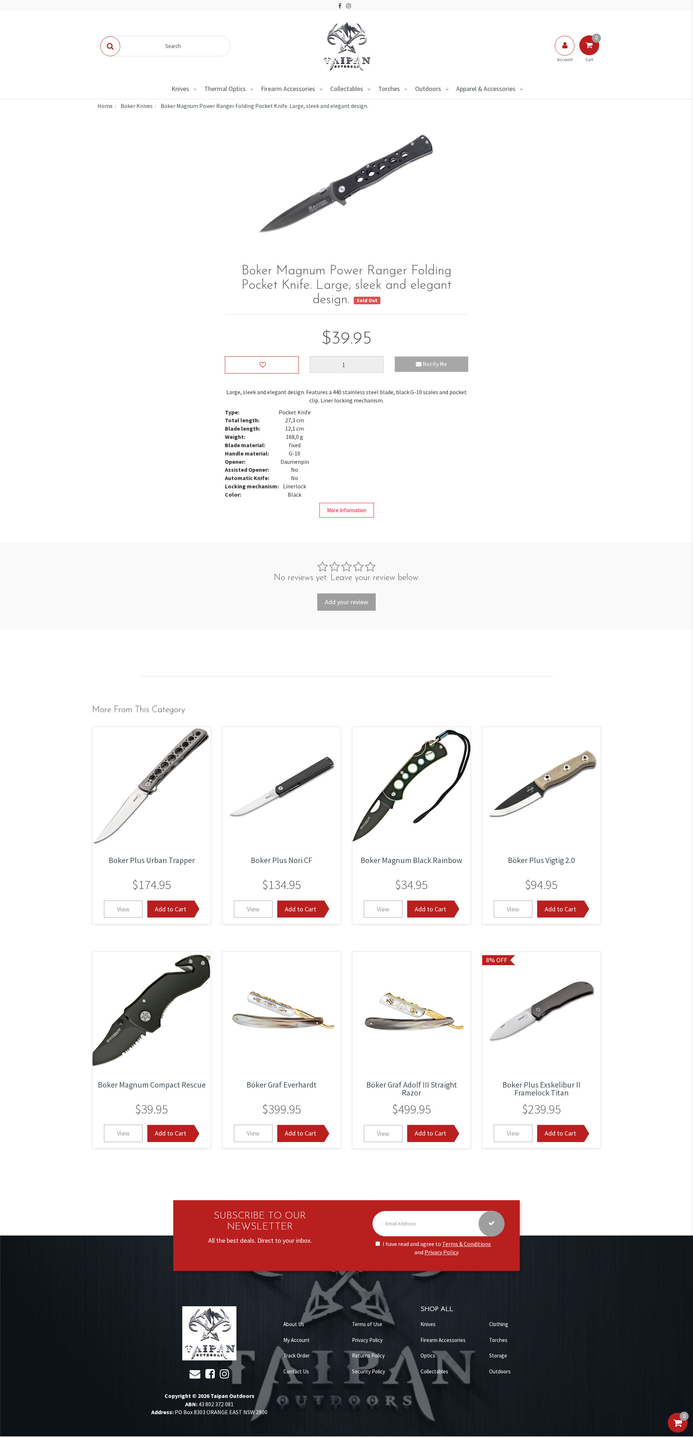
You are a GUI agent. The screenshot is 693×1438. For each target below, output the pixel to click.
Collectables (346, 88)
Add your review (346, 602)
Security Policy (368, 1371)
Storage (498, 1355)
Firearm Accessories (288, 88)
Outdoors (428, 88)
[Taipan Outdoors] (346, 45)
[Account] (565, 52)
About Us (293, 1324)
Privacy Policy (441, 1252)
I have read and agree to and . (437, 1248)
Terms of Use (367, 1324)
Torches (389, 88)
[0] (678, 1430)
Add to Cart (170, 909)
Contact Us (296, 1371)
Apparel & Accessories (485, 88)
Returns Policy (368, 1355)
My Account (296, 1340)
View (123, 909)
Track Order (296, 1355)
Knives (180, 88)
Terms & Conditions (466, 1243)
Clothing (498, 1324)
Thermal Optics (225, 88)
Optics (427, 1355)
